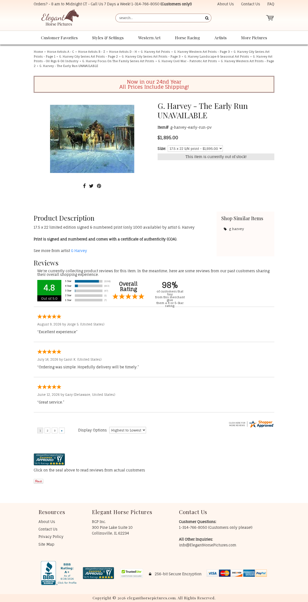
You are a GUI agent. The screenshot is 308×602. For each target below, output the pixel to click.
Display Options (92, 430)
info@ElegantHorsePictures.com (207, 545)
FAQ (270, 4)
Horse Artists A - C (60, 51)
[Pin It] (99, 186)
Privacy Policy (51, 536)
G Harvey (79, 250)
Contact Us (250, 4)
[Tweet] (91, 186)
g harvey (236, 229)
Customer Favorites (59, 37)
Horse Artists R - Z (91, 51)
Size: (162, 148)
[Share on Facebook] (84, 186)
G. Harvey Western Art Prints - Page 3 (202, 51)
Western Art (149, 37)
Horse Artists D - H (123, 51)
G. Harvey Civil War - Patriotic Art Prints (187, 61)
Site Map (46, 544)
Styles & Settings (108, 37)
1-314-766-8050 (145, 4)
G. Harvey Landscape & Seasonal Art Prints (216, 56)
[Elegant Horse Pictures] (59, 18)
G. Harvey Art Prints (155, 51)
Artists (220, 37)
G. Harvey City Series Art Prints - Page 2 (88, 56)
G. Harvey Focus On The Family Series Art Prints (118, 61)
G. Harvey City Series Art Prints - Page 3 (151, 56)
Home (38, 51)
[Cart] (269, 18)
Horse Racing (187, 37)
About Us (225, 4)
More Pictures (254, 37)
